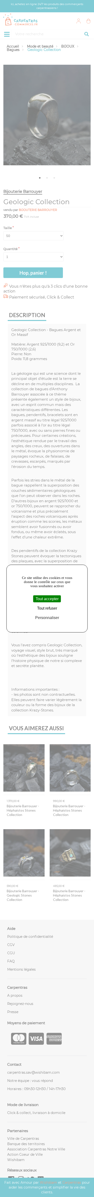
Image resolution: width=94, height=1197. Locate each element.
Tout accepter (47, 599)
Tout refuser (47, 608)
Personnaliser (47, 618)
